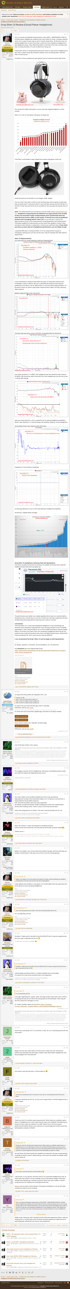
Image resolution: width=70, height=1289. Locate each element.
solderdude (62, 1264)
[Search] (67, 7)
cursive (8, 1238)
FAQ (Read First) (7, 7)
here (23, 16)
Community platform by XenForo (25, 1286)
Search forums (12, 10)
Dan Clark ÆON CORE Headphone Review (21, 1256)
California (10, 790)
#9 (67, 904)
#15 (67, 1068)
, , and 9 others (28, 818)
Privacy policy (58, 1282)
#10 (67, 933)
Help (65, 1282)
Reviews (17, 7)
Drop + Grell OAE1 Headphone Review (20, 1242)
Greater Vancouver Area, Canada (8, 868)
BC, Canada (10, 713)
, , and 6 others (34, 737)
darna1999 (62, 1243)
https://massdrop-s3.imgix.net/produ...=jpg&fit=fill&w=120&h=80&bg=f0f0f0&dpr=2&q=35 (38, 1005)
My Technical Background (21, 682)
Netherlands (9, 844)
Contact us (41, 1282)
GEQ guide (30, 729)
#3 (67, 742)
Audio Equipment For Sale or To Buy (27, 1238)
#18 (67, 1139)
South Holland (9, 813)
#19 (67, 1165)
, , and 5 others (30, 982)
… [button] (8, 30)
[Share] (65, 34)
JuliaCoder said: (20, 1092)
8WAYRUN (43, 1287)
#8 (67, 873)
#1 (67, 34)
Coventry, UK (9, 956)
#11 (67, 960)
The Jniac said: (19, 876)
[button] (41, 754)
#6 (67, 822)
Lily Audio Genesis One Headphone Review (22, 1249)
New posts (4, 10)
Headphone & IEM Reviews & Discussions (28, 1243)
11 (9, 1259)
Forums (36, 7)
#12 (67, 987)
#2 (67, 691)
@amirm (17, 1186)
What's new (45, 7)
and (24, 928)
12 (11, 30)
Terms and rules (49, 1282)
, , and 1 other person (29, 843)
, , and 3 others (27, 763)
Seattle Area (9, 59)
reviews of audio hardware (33, 14)
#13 (67, 1027)
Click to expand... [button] (41, 1214)
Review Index (27, 7)
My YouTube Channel (20, 683)
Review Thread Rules (20, 680)
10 (7, 1259)
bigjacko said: (19, 1142)
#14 (67, 1048)
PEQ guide (30, 708)
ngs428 (63, 1257)
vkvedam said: (20, 963)
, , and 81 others (27, 687)
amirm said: (19, 991)
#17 (67, 1117)
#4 (67, 768)
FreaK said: (19, 1169)
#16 (67, 1088)
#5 (67, 794)
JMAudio (62, 1250)
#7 (67, 848)
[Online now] (7, 801)
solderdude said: (20, 908)
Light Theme (6, 1282)
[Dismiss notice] (67, 14)
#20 (67, 1196)
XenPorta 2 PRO (28, 1287)
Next (15, 30)
